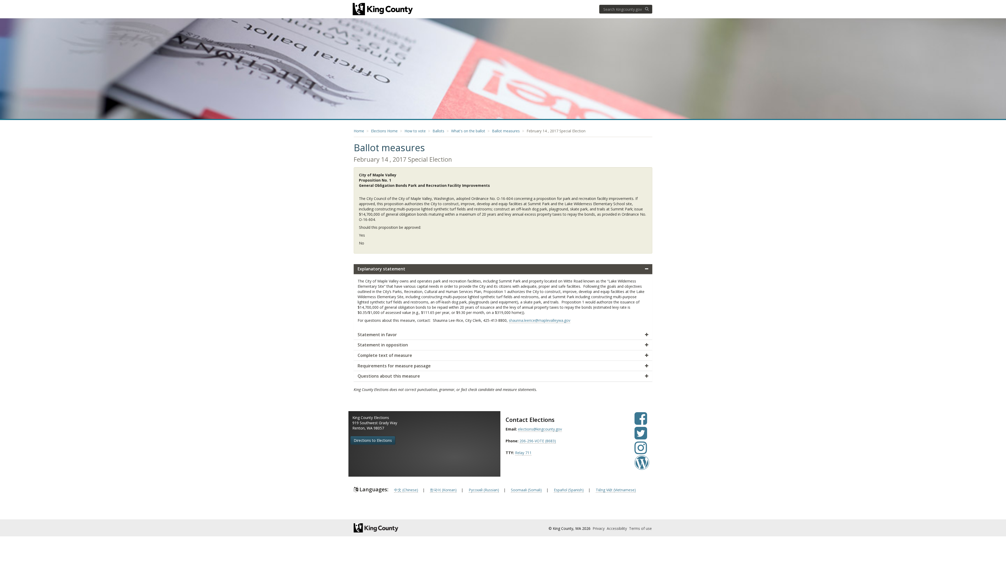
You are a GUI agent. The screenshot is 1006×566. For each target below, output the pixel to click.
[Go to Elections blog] (642, 466)
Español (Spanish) (569, 489)
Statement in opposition (383, 345)
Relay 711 (523, 452)
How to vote (415, 130)
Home (359, 130)
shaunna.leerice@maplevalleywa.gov (539, 320)
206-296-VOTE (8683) (538, 440)
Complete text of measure (385, 355)
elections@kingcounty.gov (540, 429)
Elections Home (384, 130)
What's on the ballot (468, 130)
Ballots (438, 130)
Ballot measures (506, 130)
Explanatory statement (381, 269)
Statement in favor (377, 335)
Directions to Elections (373, 440)
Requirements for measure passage (394, 366)
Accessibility (617, 528)
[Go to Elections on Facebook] (641, 422)
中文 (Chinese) (406, 489)
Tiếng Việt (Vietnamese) (616, 489)
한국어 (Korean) (443, 489)
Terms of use (640, 528)
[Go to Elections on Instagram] (641, 451)
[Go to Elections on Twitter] (641, 436)
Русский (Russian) (484, 489)
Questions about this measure (389, 376)
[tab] (503, 269)
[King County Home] (400, 527)
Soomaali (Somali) (526, 489)
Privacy (599, 528)
